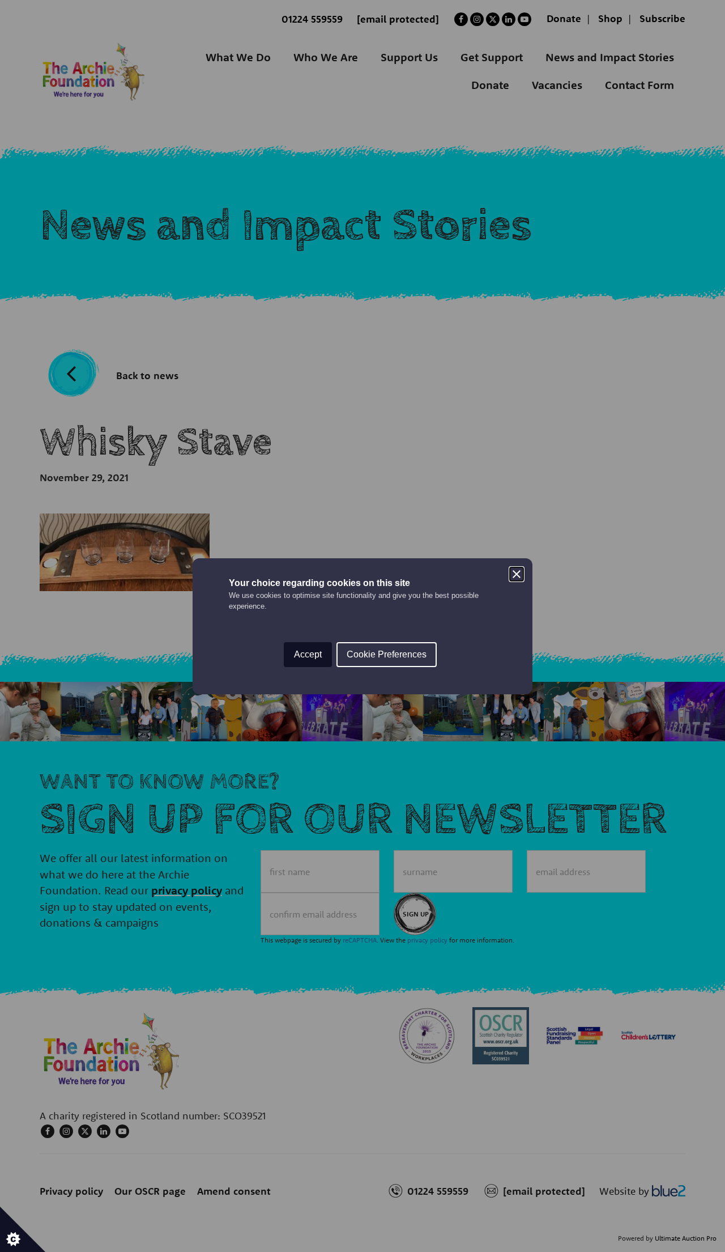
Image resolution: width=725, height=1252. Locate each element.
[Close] (516, 574)
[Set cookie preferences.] (22, 1229)
